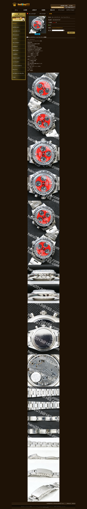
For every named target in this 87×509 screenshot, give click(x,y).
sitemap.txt (73, 503)
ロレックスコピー (32, 13)
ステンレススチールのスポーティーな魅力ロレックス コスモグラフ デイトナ (14, 0)
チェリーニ (15, 69)
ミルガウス (15, 54)
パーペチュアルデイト (17, 65)
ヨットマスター (16, 42)
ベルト (14, 77)
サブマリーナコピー (42, 506)
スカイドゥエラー (16, 58)
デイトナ (15, 23)
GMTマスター (16, 50)
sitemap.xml (69, 503)
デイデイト (15, 38)
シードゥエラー (16, 61)
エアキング (15, 46)
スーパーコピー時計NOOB (42, 507)
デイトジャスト (16, 34)
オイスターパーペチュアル (18, 73)
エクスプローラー (16, 31)
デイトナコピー (43, 13)
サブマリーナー (16, 27)
